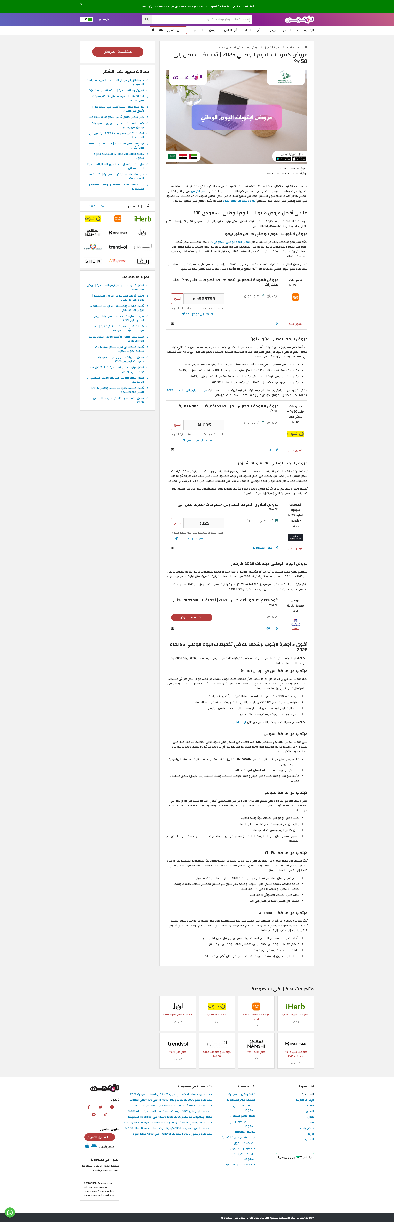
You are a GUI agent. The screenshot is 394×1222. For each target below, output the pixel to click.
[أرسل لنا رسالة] (10, 1212)
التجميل (213, 30)
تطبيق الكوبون (175, 30)
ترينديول (177, 1058)
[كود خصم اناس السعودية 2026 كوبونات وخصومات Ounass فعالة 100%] (217, 1043)
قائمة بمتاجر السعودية (241, 1094)
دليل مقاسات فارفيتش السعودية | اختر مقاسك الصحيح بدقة (115, 176)
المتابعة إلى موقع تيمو (199, 313)
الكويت (309, 1105)
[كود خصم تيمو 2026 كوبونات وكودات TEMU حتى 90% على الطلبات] (295, 296)
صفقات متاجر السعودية (241, 1100)
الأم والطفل (231, 30)
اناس (217, 1063)
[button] (81, 4)
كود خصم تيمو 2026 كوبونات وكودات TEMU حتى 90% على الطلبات (171, 1100)
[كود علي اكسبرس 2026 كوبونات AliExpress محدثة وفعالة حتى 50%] (118, 260)
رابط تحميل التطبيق (99, 1137)
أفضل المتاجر (138, 206)
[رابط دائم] (277, 323)
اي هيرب (295, 1021)
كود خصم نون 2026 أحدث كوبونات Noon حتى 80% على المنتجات (173, 1105)
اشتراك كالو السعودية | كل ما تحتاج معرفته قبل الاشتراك (118, 98)
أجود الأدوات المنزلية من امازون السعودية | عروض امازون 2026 (118, 298)
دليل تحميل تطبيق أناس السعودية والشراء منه (116, 117)
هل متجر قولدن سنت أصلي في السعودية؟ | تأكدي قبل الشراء (118, 109)
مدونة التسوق (272, 47)
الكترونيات (197, 30)
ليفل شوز (178, 1021)
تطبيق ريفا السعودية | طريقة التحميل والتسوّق (116, 90)
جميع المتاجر (290, 30)
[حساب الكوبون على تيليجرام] (93, 1114)
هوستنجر (295, 1063)
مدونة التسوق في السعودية (244, 1108)
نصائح (260, 30)
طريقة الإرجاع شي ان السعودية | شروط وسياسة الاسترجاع (115, 82)
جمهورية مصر (306, 1128)
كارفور (269, 628)
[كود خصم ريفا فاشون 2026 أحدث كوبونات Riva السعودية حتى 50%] (143, 260)
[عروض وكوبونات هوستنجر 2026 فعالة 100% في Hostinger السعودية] (295, 1043)
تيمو (270, 323)
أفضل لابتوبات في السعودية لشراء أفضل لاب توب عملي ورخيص (117, 369)
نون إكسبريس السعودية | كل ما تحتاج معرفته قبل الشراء (116, 146)
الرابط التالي (240, 722)
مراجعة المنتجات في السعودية (243, 1157)
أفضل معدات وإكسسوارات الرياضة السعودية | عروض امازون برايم (116, 308)
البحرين (310, 1111)
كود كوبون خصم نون (242, 1148)
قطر (311, 1122)
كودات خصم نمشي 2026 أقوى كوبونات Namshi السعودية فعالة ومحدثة (168, 1122)
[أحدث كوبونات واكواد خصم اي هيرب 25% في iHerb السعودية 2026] (295, 1006)
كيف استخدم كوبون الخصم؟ (238, 1137)
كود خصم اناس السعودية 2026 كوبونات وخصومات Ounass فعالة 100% (168, 1128)
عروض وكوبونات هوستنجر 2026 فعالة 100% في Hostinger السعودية (170, 1117)
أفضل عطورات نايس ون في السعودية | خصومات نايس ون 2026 (120, 359)
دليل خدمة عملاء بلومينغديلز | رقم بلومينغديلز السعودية (116, 187)
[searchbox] (202, 19)
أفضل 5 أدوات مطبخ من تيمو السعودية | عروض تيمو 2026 (115, 287)
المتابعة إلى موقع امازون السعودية (199, 538)
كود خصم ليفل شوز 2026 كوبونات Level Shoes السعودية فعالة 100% (170, 1111)
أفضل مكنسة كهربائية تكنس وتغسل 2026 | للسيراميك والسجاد (117, 390)
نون (271, 449)
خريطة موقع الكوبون (242, 1116)
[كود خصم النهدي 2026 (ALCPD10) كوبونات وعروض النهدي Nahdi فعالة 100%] (93, 246)
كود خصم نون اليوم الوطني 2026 (187, 390)
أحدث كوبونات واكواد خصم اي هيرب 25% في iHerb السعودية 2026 (171, 1094)
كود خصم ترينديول (244, 1143)
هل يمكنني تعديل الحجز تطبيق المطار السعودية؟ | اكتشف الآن (115, 166)
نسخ (177, 298)
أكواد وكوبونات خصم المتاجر (239, 200)
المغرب (309, 1139)
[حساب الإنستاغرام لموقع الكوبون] (112, 1106)
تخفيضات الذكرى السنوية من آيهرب (232, 7)
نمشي (256, 1058)
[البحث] (147, 19)
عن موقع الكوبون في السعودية (242, 1124)
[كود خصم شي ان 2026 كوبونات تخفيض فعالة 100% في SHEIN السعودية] (93, 260)
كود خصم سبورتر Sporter (240, 1164)
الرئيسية (309, 30)
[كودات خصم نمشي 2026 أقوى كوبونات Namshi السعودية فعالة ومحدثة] (256, 1043)
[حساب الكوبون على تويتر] (100, 1106)
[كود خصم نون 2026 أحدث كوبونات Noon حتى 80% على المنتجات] (295, 433)
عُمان (310, 1117)
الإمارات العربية (305, 1100)
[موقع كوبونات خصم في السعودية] (306, 47)
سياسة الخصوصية (244, 1132)
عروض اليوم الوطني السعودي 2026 (239, 47)
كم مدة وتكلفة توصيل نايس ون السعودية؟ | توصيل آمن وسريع (117, 125)
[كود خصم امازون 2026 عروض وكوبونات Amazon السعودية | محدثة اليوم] (295, 537)
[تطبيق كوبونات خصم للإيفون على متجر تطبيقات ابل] (153, 30)
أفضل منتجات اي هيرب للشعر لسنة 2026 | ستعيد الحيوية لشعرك (119, 349)
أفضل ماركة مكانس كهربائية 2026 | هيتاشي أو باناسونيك (115, 380)
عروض (273, 30)
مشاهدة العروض (191, 617)
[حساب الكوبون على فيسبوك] (89, 1106)
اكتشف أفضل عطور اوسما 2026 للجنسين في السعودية (116, 135)
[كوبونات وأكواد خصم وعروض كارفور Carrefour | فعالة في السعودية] (295, 622)
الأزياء (248, 30)
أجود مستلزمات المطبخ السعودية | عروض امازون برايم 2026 (119, 318)
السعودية (308, 1094)
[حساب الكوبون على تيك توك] (105, 1114)
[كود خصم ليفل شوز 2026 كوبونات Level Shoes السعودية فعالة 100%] (177, 1006)
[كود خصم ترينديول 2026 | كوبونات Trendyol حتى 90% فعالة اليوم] (177, 1043)
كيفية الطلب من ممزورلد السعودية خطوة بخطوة (119, 156)
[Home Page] (299, 19)
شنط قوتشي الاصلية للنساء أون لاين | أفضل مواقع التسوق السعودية (118, 328)
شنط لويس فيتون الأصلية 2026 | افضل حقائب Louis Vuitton (116, 339)
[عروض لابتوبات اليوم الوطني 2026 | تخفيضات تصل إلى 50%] (236, 116)
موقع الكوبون (199, 191)
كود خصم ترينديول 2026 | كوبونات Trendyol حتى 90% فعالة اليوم (172, 1134)
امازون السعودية (263, 547)
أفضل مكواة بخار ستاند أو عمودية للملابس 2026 (118, 400)
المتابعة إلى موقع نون (199, 440)
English (106, 19)
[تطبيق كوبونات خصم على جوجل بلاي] (161, 30)
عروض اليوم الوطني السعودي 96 (230, 241)
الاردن (310, 1134)
